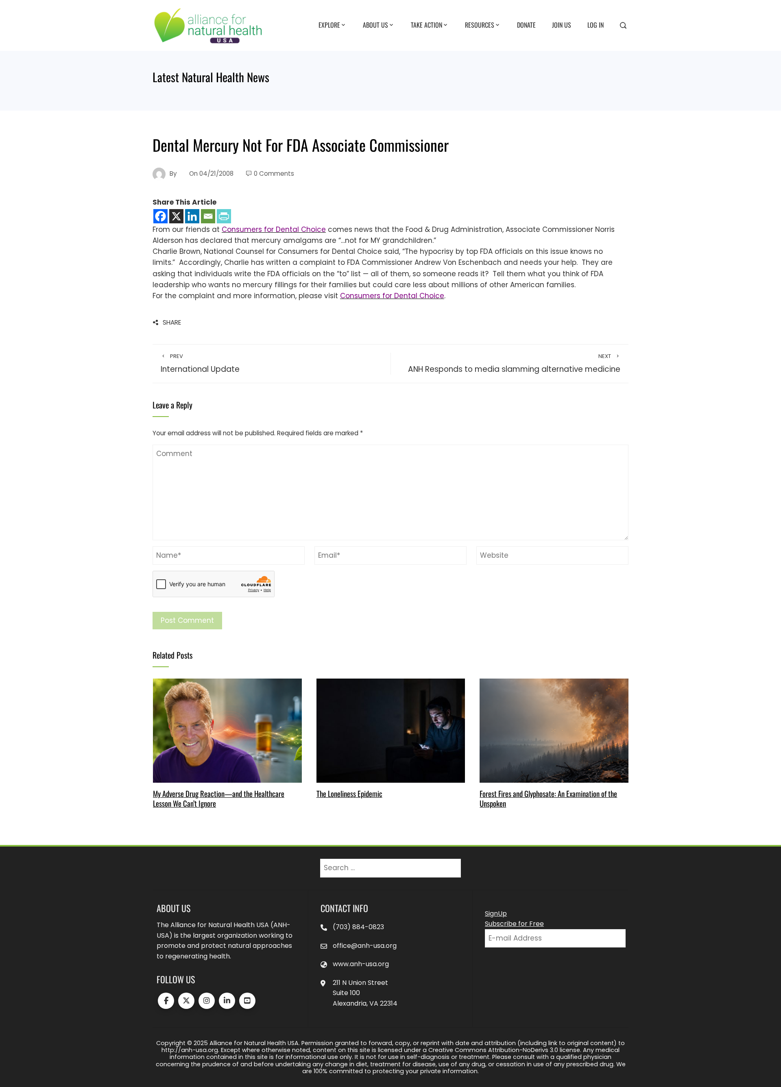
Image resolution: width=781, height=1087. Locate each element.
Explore (329, 25)
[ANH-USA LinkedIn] (227, 1001)
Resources (479, 25)
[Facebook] (160, 216)
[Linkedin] (192, 216)
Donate (526, 25)
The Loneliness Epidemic (349, 793)
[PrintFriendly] (224, 216)
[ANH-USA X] (186, 1001)
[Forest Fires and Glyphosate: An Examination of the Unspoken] (554, 730)
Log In (595, 25)
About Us (375, 25)
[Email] (208, 216)
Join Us (561, 25)
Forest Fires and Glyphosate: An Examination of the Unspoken (548, 798)
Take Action (426, 25)
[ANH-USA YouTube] (247, 1001)
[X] (176, 216)
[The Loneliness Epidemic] (390, 730)
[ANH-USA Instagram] (207, 1001)
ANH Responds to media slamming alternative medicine (514, 364)
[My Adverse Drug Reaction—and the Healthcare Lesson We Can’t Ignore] (227, 730)
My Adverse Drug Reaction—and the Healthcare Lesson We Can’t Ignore (218, 798)
